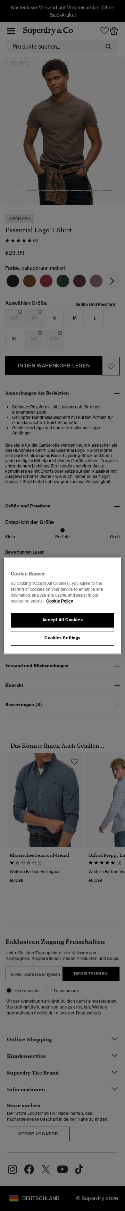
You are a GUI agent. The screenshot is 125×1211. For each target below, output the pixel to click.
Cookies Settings (62, 638)
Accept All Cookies (62, 620)
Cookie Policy (59, 601)
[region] (62, 606)
